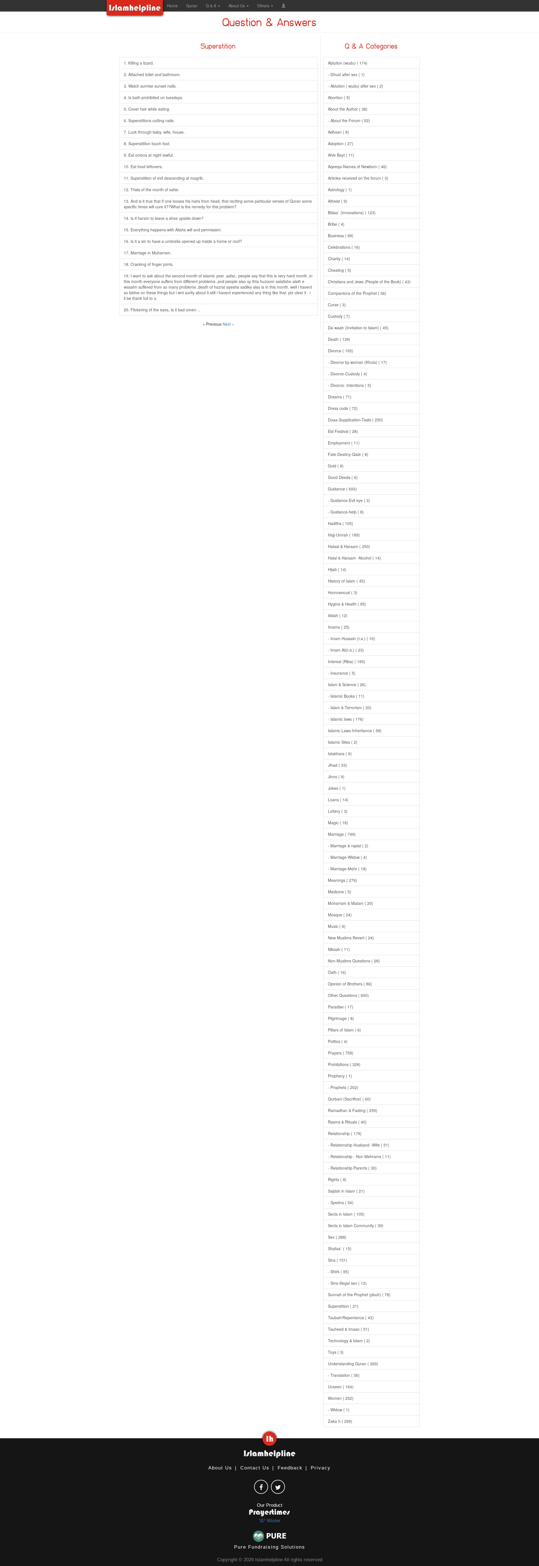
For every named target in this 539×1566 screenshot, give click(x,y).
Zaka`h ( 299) (340, 1421)
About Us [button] (237, 5)
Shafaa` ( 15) (339, 1248)
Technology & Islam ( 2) (349, 1340)
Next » (228, 324)
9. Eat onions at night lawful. (149, 155)
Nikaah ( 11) (339, 949)
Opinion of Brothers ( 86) (350, 984)
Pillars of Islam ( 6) (344, 1030)
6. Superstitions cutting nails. (149, 120)
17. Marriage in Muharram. (148, 252)
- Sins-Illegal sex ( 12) (347, 1283)
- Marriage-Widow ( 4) (347, 857)
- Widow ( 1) (339, 1409)
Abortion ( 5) (339, 97)
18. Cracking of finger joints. (148, 264)
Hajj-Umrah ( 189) (344, 535)
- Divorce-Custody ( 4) (347, 373)
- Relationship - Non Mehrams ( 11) (359, 1156)
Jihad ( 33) (337, 765)
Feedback (290, 1468)
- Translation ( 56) (344, 1375)
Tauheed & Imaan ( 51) (348, 1329)
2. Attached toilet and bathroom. (152, 74)
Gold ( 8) (336, 466)
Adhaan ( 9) (338, 132)
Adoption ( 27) (340, 143)
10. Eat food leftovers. (143, 166)
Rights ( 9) (337, 1179)
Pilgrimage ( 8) (341, 1018)
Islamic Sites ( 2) (342, 742)
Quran (191, 5)
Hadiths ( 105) (340, 523)
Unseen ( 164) (340, 1386)
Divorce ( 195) (340, 350)
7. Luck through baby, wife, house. (154, 132)
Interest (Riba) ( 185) (346, 661)
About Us (220, 1468)
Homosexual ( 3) (342, 592)
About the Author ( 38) (347, 109)
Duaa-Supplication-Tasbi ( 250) (355, 420)
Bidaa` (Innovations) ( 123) (352, 212)
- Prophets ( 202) (343, 1087)
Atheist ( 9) (337, 201)
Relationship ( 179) (345, 1133)
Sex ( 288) (337, 1237)
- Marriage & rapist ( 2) (348, 845)
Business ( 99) (340, 235)
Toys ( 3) (336, 1352)
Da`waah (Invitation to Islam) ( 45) (358, 327)
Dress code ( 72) (343, 408)
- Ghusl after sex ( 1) (346, 74)
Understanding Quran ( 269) (353, 1363)
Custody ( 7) (339, 316)
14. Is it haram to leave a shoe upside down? (164, 218)
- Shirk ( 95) (338, 1271)
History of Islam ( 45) (346, 581)
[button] (283, 5)
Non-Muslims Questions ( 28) (354, 961)
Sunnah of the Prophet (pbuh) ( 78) (359, 1294)
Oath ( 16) (337, 972)
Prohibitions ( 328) (344, 1064)
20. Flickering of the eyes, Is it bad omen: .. (162, 309)
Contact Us (255, 1468)
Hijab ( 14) (337, 569)
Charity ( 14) (339, 258)
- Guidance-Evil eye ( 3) (349, 500)
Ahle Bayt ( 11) (341, 155)
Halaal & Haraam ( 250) (349, 546)
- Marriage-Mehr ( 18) (347, 868)
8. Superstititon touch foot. (147, 143)
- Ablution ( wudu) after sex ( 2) (355, 86)
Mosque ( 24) (340, 914)
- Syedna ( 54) (340, 1202)
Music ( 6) (337, 926)
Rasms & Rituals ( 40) (347, 1122)
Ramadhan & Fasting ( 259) (352, 1110)
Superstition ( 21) (343, 1306)
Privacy (321, 1468)
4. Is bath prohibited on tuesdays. (153, 97)
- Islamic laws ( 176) (346, 719)
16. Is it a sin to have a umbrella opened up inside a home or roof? (183, 241)
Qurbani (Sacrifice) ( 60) (349, 1099)
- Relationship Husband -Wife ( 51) (358, 1145)
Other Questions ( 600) (348, 995)
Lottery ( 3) (338, 811)
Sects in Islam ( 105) (346, 1214)
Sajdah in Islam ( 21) (346, 1191)
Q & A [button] (211, 5)
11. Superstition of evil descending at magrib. (164, 178)
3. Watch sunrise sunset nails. (150, 86)
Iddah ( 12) (338, 615)
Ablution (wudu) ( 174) (347, 63)
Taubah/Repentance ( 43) (351, 1317)
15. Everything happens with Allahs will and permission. (173, 229)
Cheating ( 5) (339, 270)
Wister (272, 1520)
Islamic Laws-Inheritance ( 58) (355, 730)
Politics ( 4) (338, 1041)
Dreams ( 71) (339, 397)
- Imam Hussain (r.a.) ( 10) (351, 638)
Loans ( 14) (338, 799)
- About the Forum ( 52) (349, 120)
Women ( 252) (340, 1398)
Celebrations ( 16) (344, 247)
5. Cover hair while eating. (147, 109)
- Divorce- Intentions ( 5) (349, 385)
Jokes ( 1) (337, 788)
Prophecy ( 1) (340, 1076)
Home (172, 5)
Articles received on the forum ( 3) (358, 178)
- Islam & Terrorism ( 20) (349, 707)
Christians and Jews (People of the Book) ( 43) (369, 281)
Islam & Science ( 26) (347, 684)
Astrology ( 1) (340, 189)
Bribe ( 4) (336, 224)
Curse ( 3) (337, 304)
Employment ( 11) (344, 443)
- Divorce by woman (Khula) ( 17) (357, 362)
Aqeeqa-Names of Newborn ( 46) (357, 166)
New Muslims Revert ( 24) (351, 937)
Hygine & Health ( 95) (347, 604)
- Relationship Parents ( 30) (352, 1168)
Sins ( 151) (337, 1260)
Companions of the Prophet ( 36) (357, 293)
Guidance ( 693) (342, 489)
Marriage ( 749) (342, 834)
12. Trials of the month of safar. (151, 189)
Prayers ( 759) (340, 1053)
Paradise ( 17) (340, 1007)
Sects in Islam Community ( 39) (355, 1225)
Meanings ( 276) (342, 880)
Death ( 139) (339, 339)
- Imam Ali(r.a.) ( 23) (346, 650)
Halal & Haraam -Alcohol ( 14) (354, 558)
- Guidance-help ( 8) (346, 512)
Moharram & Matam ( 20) (350, 903)
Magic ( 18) (338, 822)
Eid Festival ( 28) (343, 431)
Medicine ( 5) (339, 891)
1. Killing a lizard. (139, 63)
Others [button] (263, 5)
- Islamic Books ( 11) (346, 696)
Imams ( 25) (339, 627)
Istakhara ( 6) (340, 753)
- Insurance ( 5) (341, 673)
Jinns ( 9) (336, 776)
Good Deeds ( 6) (343, 477)
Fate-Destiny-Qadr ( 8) (348, 454)
